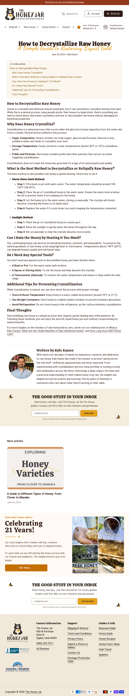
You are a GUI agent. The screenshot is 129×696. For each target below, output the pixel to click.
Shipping (72, 628)
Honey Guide (106, 633)
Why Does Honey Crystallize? (27, 72)
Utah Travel (105, 649)
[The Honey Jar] (24, 14)
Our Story (24, 567)
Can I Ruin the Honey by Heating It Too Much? (36, 81)
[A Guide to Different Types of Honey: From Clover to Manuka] (35, 468)
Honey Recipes (107, 638)
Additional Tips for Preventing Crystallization (35, 90)
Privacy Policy (75, 638)
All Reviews (42, 648)
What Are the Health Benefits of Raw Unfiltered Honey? (53, 330)
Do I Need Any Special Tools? (27, 85)
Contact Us (74, 652)
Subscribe (89, 413)
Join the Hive (87, 601)
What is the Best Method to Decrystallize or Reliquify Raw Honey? (47, 77)
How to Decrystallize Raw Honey (28, 68)
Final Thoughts (20, 94)
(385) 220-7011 (44, 643)
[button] (14, 27)
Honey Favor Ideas (109, 644)
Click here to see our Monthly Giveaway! (64, 2)
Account (95, 13)
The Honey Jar (33, 691)
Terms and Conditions (80, 633)
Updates (103, 654)
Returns (84, 628)
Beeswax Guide (107, 628)
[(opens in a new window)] (17, 652)
